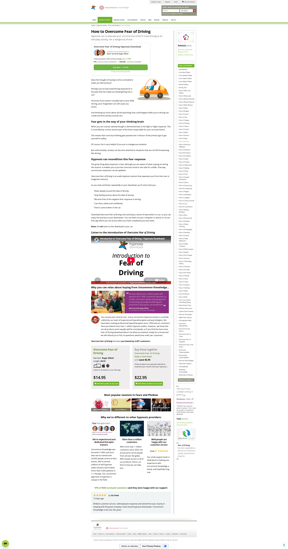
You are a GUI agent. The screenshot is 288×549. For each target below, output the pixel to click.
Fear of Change (184, 120)
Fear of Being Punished (186, 99)
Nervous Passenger (185, 314)
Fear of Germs (183, 182)
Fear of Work (183, 297)
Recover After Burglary (186, 360)
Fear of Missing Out (185, 218)
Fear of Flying (183, 171)
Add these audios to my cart (150, 384)
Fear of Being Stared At (186, 102)
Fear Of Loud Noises (185, 207)
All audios (184, 10)
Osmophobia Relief (185, 320)
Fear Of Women (184, 294)
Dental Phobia (183, 84)
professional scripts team (103, 432)
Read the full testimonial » (185, 402)
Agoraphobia (183, 69)
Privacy (161, 534)
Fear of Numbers (184, 221)
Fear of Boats (183, 108)
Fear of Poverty (184, 235)
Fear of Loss (183, 204)
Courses (143, 20)
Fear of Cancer (184, 114)
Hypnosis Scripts (119, 20)
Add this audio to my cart (107, 384)
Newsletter (175, 534)
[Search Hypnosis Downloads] (194, 10)
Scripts (129, 534)
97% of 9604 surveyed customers (110, 487)
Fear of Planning (184, 232)
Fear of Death (183, 132)
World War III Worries (186, 375)
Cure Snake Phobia (185, 78)
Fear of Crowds (184, 129)
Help (150, 534)
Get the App (183, 534)
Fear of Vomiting (184, 288)
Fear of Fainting (184, 162)
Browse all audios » (186, 380)
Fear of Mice (183, 215)
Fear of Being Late (185, 96)
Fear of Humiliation (185, 194)
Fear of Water (183, 291)
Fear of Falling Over (185, 165)
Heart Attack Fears (185, 305)
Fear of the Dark (184, 270)
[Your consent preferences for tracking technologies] (284, 545)
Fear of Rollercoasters (186, 249)
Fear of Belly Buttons (186, 105)
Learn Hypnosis (132, 20)
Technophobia (183, 367)
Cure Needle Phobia (185, 75)
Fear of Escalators (185, 156)
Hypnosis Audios (104, 20)
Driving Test (183, 87)
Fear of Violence (184, 285)
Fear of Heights (184, 191)
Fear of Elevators (184, 150)
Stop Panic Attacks (185, 363)
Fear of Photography (185, 229)
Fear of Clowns (184, 126)
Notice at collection (129, 546)
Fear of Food (183, 174)
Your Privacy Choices (151, 546)
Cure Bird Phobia (184, 72)
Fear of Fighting (184, 168)
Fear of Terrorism (184, 266)
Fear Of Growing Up (185, 188)
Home (94, 20)
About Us (165, 20)
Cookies (168, 534)
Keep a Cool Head (143, 356)
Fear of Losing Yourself (186, 201)
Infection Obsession (185, 308)
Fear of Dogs (183, 138)
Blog (149, 20)
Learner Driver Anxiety (186, 311)
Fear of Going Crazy (185, 185)
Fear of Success (184, 258)
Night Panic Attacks (185, 317)
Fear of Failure (183, 159)
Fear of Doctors (184, 135)
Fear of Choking (184, 123)
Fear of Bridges (184, 111)
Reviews (157, 20)
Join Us (173, 20)
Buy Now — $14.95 (120, 67)
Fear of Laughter (184, 197)
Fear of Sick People (185, 255)
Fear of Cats (183, 117)
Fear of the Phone (185, 273)
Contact (155, 534)
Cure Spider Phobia (185, 81)
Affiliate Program (142, 534)
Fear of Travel (183, 282)
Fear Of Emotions (185, 153)
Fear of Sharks (184, 252)
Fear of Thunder (184, 276)
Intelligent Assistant (176, 14)
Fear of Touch (183, 279)
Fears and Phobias (185, 66)
